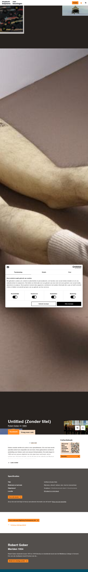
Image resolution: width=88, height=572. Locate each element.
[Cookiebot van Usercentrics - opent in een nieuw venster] (73, 267)
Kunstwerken (7, 10)
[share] (77, 428)
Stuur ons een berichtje (59, 502)
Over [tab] (69, 272)
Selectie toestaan (44, 304)
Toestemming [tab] (18, 272)
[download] (83, 428)
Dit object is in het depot (51, 491)
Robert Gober (13, 426)
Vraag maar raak (27, 432)
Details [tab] (44, 272)
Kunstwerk (14, 432)
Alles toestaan (69, 304)
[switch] (34, 297)
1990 (24, 426)
